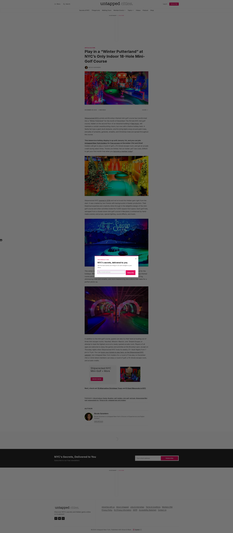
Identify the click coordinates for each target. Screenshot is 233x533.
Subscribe (130, 272)
